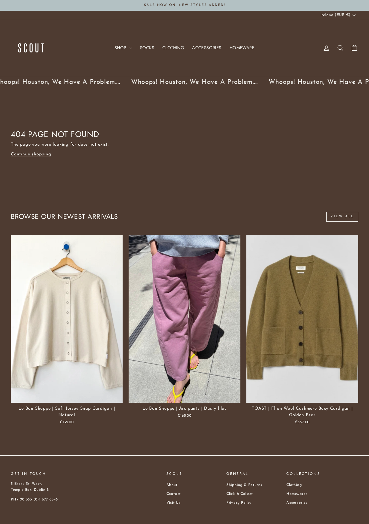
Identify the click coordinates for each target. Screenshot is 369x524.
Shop (121, 48)
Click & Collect (239, 494)
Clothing (173, 48)
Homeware (242, 48)
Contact (173, 494)
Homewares (296, 494)
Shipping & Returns (244, 485)
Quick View (67, 396)
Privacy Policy (238, 503)
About (171, 485)
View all (342, 216)
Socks (147, 48)
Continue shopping (31, 154)
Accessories (206, 48)
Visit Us (173, 503)
